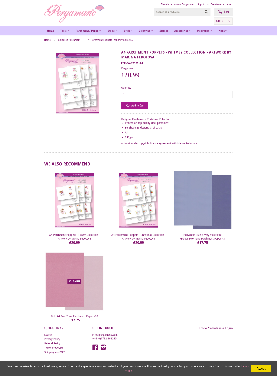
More (222, 30)
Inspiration (203, 30)
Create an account (221, 4)
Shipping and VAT (54, 352)
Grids (127, 30)
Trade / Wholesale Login (216, 328)
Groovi (111, 30)
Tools (63, 30)
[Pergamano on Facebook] (95, 348)
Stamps (163, 30)
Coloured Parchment (69, 39)
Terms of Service (53, 347)
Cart (226, 11)
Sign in (201, 4)
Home (50, 30)
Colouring (145, 30)
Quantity (126, 87)
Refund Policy (52, 343)
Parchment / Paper (87, 30)
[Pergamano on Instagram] (103, 348)
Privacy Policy (52, 339)
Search (48, 334)
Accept (261, 368)
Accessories (181, 30)
